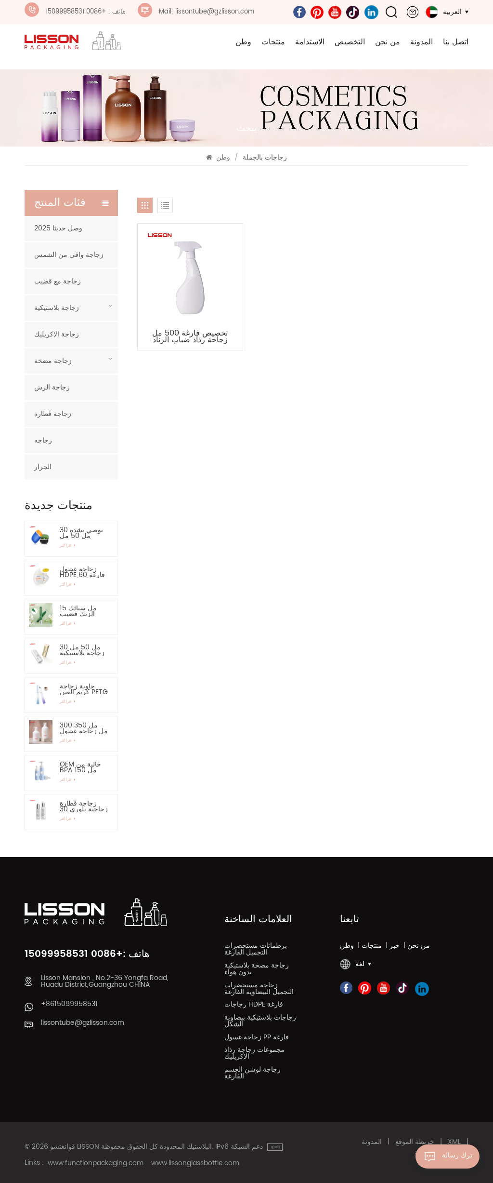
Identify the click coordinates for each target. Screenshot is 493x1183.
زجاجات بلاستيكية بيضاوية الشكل (260, 1022)
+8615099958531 (69, 1004)
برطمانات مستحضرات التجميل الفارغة (255, 950)
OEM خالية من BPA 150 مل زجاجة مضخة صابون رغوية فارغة (80, 767)
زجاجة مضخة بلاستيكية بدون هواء (256, 970)
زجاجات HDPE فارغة (253, 1005)
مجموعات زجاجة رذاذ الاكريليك (254, 1054)
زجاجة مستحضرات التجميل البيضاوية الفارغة (259, 989)
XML (454, 1142)
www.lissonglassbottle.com (195, 1163)
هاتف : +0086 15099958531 (86, 12)
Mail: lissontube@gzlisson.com (206, 12)
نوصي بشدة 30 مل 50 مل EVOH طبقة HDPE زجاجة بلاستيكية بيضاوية (83, 533)
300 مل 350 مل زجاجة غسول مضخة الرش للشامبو (84, 728)
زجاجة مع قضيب (57, 281)
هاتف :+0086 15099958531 (87, 954)
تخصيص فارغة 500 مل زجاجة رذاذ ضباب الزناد (190, 337)
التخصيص (350, 42)
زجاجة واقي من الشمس (69, 254)
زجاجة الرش (52, 387)
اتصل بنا (455, 42)
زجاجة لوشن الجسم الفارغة (252, 1074)
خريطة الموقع (414, 1142)
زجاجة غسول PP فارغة (256, 1038)
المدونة (421, 42)
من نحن (387, 42)
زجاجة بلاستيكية (56, 307)
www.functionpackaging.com (95, 1163)
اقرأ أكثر (66, 546)
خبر (394, 945)
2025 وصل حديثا (58, 228)
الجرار (43, 466)
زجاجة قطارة (52, 413)
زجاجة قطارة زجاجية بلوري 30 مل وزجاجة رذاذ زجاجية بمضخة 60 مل (84, 806)
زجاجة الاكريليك (56, 334)
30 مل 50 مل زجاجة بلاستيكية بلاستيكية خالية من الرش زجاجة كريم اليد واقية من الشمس (83, 650)
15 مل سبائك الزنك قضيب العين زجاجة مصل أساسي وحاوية (79, 611)
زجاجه (43, 440)
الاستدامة (309, 42)
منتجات (273, 42)
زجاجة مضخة (53, 360)
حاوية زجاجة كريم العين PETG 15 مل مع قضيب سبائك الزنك (84, 689)
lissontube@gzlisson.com (82, 1023)
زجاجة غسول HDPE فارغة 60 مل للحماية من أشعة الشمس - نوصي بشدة (82, 572)
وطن (243, 42)
